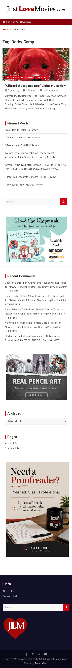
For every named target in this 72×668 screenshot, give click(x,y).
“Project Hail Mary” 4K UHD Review (24, 184)
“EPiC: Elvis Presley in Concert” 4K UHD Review (30, 176)
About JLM (11, 443)
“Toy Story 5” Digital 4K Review (21, 129)
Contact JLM (12, 448)
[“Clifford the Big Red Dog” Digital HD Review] (36, 64)
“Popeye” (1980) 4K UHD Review (22, 137)
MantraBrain (41, 663)
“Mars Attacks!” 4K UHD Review (22, 145)
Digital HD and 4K (14, 77)
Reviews (29, 77)
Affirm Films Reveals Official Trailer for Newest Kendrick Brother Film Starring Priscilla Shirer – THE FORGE (36, 287)
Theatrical (41, 77)
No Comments (50, 90)
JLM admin (31, 90)
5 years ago (14, 90)
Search (63, 201)
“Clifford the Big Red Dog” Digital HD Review (35, 85)
